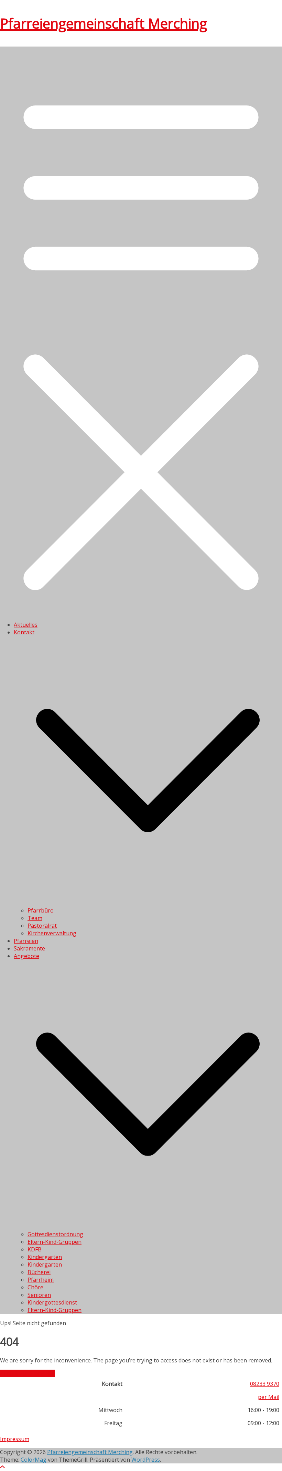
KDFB (35, 1249)
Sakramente (29, 948)
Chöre (35, 1287)
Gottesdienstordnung (55, 1234)
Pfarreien (26, 941)
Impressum (14, 1439)
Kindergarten (45, 1257)
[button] (148, 903)
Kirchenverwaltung (52, 933)
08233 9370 (264, 1384)
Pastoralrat (42, 925)
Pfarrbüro (41, 910)
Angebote (26, 956)
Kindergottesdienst (52, 1302)
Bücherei (39, 1272)
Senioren (39, 1295)
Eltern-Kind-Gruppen (55, 1242)
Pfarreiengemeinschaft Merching (103, 23)
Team (35, 918)
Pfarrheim (41, 1279)
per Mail (268, 1397)
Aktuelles (25, 624)
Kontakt (24, 632)
